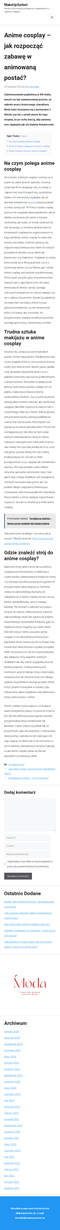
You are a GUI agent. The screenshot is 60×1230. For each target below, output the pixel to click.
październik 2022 (13, 1125)
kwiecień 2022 (12, 1163)
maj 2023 (9, 1100)
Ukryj (24, 136)
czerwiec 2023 (12, 1094)
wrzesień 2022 (12, 1131)
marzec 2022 (11, 1169)
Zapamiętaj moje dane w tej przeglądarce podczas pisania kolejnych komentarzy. (29, 864)
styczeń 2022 (11, 1181)
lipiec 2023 (10, 1087)
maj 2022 (9, 1156)
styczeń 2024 (11, 1062)
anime (31, 202)
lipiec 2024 (10, 1056)
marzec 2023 (11, 1113)
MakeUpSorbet (16, 5)
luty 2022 (9, 1175)
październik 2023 (13, 1075)
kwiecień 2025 (12, 1037)
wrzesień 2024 (12, 1050)
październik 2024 (13, 1044)
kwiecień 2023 (12, 1106)
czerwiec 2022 (12, 1150)
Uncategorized (16, 764)
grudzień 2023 (12, 1069)
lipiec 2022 (10, 1144)
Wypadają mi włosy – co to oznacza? (28, 778)
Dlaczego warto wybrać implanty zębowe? (27, 924)
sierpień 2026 (11, 1031)
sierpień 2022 (11, 1138)
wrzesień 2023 (12, 1081)
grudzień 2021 (12, 1188)
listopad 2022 (11, 1119)
